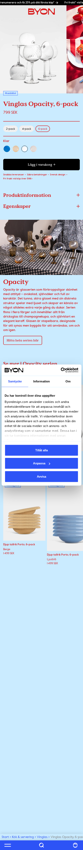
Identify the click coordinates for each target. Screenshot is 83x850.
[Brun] (15, 148)
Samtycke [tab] (15, 381)
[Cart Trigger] (75, 845)
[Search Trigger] (41, 845)
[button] (41, 195)
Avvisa (41, 476)
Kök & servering (23, 837)
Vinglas (42, 837)
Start (5, 837)
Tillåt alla (41, 450)
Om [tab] (68, 381)
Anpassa (39, 463)
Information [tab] (41, 381)
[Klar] (24, 148)
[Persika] (33, 148)
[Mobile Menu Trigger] (7, 845)
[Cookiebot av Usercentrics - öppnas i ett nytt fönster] (60, 370)
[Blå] (6, 148)
